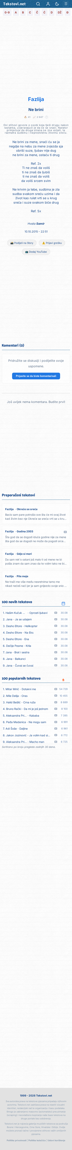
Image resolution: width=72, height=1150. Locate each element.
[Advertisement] (36, 56)
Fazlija (36, 99)
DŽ (59, 12)
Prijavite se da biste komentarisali (36, 376)
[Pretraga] (38, 4)
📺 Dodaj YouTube (36, 251)
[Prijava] (48, 4)
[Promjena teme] (57, 4)
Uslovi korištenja (56, 1140)
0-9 (7, 12)
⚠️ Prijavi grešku (52, 242)
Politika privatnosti (16, 1140)
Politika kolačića (37, 1140)
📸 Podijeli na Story (21, 242)
